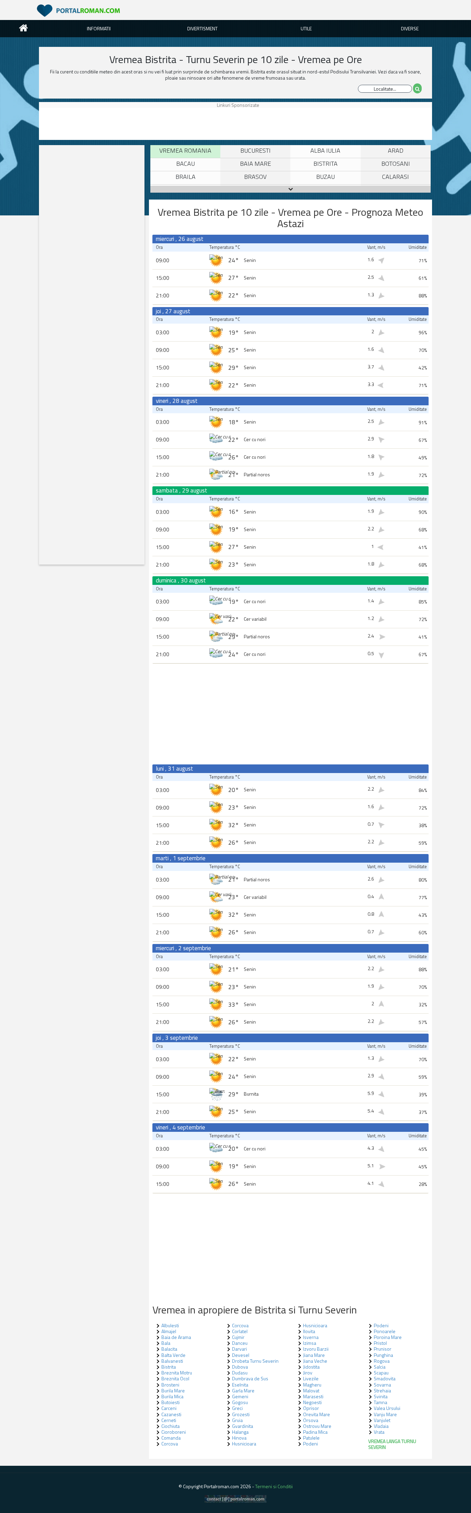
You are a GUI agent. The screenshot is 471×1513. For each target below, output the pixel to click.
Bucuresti (255, 150)
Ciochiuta (170, 1426)
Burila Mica (172, 1396)
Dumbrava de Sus (250, 1378)
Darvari (239, 1348)
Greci (237, 1408)
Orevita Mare (316, 1414)
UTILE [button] (306, 28)
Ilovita (309, 1331)
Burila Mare (173, 1390)
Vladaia (381, 1426)
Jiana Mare (314, 1355)
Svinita (381, 1396)
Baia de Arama (176, 1337)
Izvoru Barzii (316, 1348)
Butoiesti (170, 1402)
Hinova (239, 1437)
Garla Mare (243, 1390)
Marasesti (313, 1396)
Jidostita (311, 1366)
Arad (395, 150)
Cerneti (168, 1420)
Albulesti (170, 1325)
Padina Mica (315, 1431)
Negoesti (312, 1402)
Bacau (185, 163)
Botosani (395, 163)
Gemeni (240, 1396)
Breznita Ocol (175, 1378)
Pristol (380, 1343)
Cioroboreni (173, 1431)
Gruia (237, 1420)
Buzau (325, 176)
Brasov (255, 176)
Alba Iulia (325, 150)
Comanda (171, 1437)
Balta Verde (173, 1355)
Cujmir (238, 1337)
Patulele (311, 1437)
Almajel (168, 1331)
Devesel (240, 1355)
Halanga (240, 1431)
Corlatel (240, 1331)
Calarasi (395, 176)
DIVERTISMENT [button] (202, 28)
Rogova (382, 1360)
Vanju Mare (385, 1414)
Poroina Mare (388, 1337)
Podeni (310, 1443)
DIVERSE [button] (410, 28)
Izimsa (309, 1343)
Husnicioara (244, 1443)
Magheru (312, 1384)
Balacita (169, 1348)
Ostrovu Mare (317, 1426)
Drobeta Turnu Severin (255, 1360)
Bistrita (325, 163)
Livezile (311, 1378)
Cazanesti (171, 1414)
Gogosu (240, 1402)
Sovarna (382, 1384)
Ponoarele (384, 1331)
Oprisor (311, 1408)
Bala (165, 1343)
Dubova (240, 1366)
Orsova (310, 1420)
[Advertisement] (71, 123)
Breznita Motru (176, 1372)
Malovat (311, 1390)
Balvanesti (172, 1360)
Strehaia (382, 1390)
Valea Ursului (387, 1408)
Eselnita (240, 1384)
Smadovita (384, 1378)
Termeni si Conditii (274, 1486)
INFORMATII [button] (99, 28)
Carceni (169, 1408)
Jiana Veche (315, 1360)
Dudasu (240, 1372)
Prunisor (382, 1348)
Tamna (380, 1402)
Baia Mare (255, 163)
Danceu (240, 1343)
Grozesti (241, 1414)
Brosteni (170, 1384)
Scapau (381, 1372)
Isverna (311, 1337)
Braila (186, 176)
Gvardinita (242, 1426)
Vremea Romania (185, 150)
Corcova (169, 1443)
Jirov (307, 1372)
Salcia (379, 1366)
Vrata (379, 1431)
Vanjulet (382, 1420)
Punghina (383, 1355)
